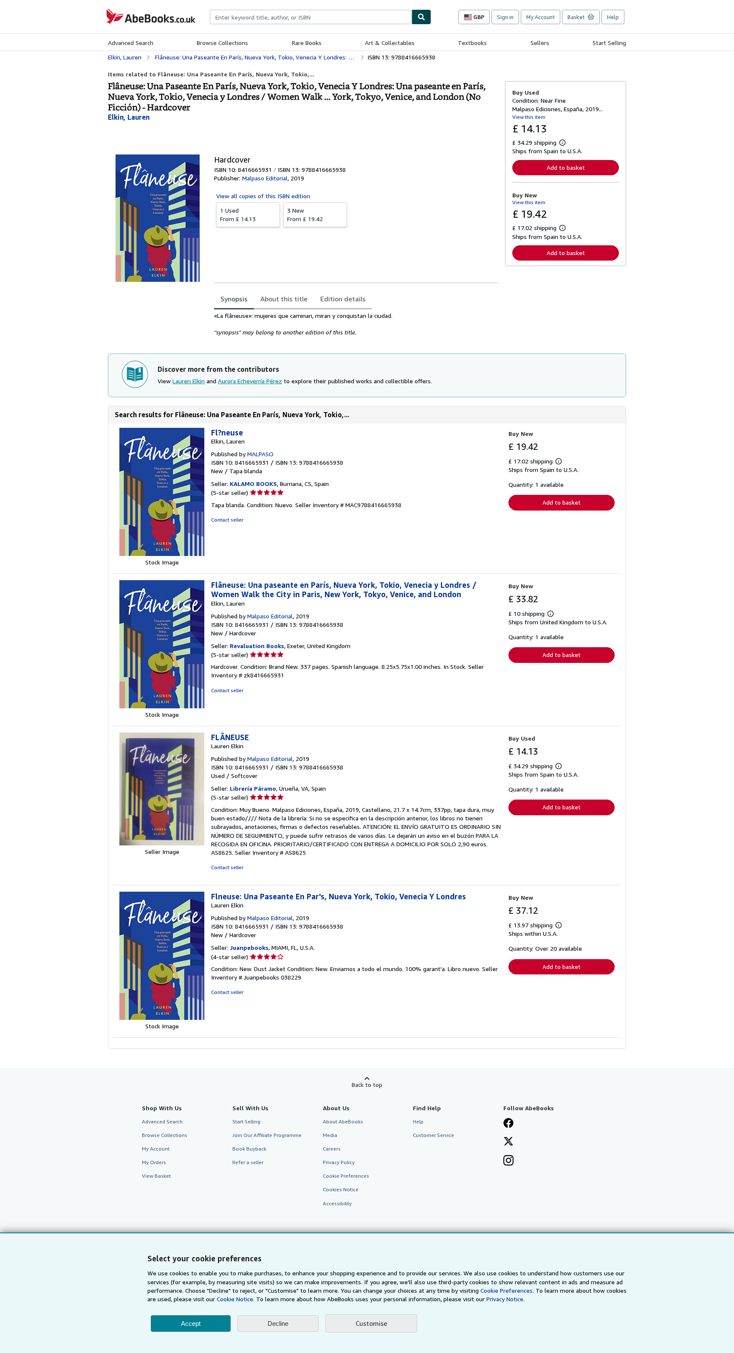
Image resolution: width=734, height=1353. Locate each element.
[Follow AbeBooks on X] (508, 1142)
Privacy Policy (339, 1162)
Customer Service (433, 1135)
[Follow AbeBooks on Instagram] (508, 1161)
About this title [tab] (284, 299)
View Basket (156, 1176)
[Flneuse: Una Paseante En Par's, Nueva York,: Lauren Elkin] (161, 1017)
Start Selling (609, 42)
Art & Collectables (390, 42)
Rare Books (307, 42)
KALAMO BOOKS (253, 483)
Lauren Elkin (188, 381)
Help (613, 17)
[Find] (421, 17)
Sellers (540, 42)
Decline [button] (278, 1323)
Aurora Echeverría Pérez (250, 381)
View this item (528, 117)
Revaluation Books (257, 645)
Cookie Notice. (235, 1298)
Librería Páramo (253, 788)
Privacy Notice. (505, 1298)
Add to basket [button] (566, 167)
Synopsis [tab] (234, 299)
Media (330, 1135)
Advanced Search (130, 42)
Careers (332, 1148)
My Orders (154, 1162)
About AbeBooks (343, 1121)
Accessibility (337, 1203)
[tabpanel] (356, 324)
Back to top (367, 1084)
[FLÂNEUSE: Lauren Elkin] (161, 843)
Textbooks (472, 42)
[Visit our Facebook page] (508, 1124)
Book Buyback (249, 1148)
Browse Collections (222, 42)
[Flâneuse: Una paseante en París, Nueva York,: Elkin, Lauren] (161, 706)
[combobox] (311, 17)
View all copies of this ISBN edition (263, 195)
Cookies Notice (341, 1189)
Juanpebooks (249, 947)
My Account (540, 17)
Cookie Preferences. (507, 1290)
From (238, 214)
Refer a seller (247, 1162)
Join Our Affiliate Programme (267, 1135)
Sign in (505, 17)
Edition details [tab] (343, 299)
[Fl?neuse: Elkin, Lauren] (161, 553)
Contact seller (227, 519)
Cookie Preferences (346, 1176)
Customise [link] (371, 1323)
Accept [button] (190, 1323)
